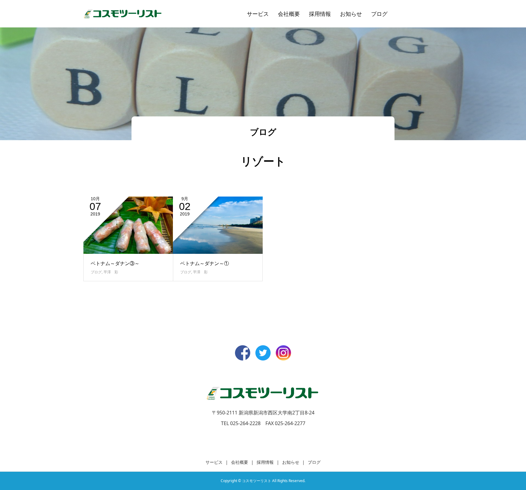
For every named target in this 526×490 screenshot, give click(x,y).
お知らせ (351, 13)
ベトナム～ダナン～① (204, 263)
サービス (258, 13)
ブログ (379, 13)
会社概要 (289, 13)
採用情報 (320, 13)
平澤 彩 (110, 272)
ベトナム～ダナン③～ (115, 263)
